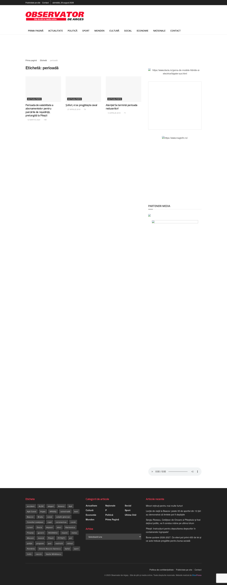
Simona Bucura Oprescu (50, 548)
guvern (41, 532)
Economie (142, 30)
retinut (70, 543)
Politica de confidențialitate (161, 569)
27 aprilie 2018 (73, 109)
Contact (45, 2)
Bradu (40, 517)
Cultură (114, 30)
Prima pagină (31, 60)
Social (128, 30)
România (31, 548)
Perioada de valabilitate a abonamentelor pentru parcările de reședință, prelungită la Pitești (39, 110)
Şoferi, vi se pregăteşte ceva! (81, 105)
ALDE (41, 506)
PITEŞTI (61, 538)
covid (73, 522)
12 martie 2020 (33, 119)
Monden (99, 30)
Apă (70, 506)
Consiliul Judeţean (35, 522)
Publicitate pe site (32, 2)
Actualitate (55, 30)
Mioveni (30, 538)
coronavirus (61, 522)
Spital (67, 548)
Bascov (30, 517)
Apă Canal (31, 511)
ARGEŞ (53, 511)
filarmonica (70, 527)
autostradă (65, 511)
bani (76, 511)
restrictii (59, 543)
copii (50, 522)
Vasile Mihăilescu (53, 554)
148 (44, 119)
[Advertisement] (145, 16)
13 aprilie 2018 (113, 113)
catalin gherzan (63, 517)
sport (76, 548)
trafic (29, 554)
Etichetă (43, 60)
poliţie (29, 543)
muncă (41, 538)
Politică (72, 30)
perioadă (54, 60)
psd (49, 543)
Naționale (159, 30)
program (40, 543)
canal (49, 517)
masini (64, 532)
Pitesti (51, 538)
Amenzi (61, 506)
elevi (59, 527)
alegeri (51, 506)
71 (125, 113)
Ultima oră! (131, 514)
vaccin (39, 554)
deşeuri (49, 527)
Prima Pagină (35, 30)
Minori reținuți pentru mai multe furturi (164, 505)
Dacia (39, 527)
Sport (85, 30)
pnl (70, 538)
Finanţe (30, 532)
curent (30, 527)
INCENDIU (53, 532)
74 (84, 109)
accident (31, 506)
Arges (43, 511)
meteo (74, 532)
